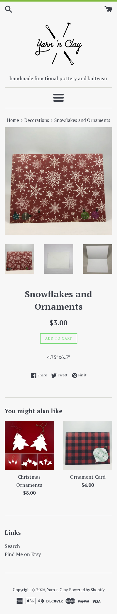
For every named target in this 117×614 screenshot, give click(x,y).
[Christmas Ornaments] (29, 445)
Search (12, 546)
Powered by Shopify (87, 589)
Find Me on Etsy (23, 554)
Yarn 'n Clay (57, 589)
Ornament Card (87, 476)
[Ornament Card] (88, 445)
